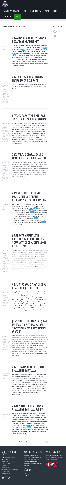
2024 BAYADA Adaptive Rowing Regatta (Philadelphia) (29, 39)
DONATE (17, 17)
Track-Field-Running (5, 101)
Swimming (4, 96)
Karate (3, 94)
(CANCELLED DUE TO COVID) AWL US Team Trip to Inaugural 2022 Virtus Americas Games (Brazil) (29, 326)
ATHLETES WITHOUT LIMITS (11, 11)
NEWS (24, 11)
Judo (3, 132)
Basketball (4, 90)
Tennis (3, 101)
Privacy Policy (5, 467)
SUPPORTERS (7, 17)
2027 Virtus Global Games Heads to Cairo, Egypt (27, 78)
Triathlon (4, 271)
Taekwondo (4, 99)
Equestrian (4, 93)
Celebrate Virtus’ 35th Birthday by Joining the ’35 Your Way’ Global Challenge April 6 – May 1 (29, 240)
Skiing (7, 260)
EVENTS (47, 11)
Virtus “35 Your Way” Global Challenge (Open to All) (29, 286)
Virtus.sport (12, 457)
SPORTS (55, 11)
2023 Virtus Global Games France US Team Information (29, 156)
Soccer (7, 133)
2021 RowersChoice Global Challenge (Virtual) (28, 368)
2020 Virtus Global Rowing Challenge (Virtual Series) (28, 407)
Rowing (3, 49)
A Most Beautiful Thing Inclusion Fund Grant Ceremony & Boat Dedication (29, 196)
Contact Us (4, 465)
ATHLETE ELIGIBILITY (35, 11)
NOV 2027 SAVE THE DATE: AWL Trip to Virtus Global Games (29, 117)
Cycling (4, 91)
